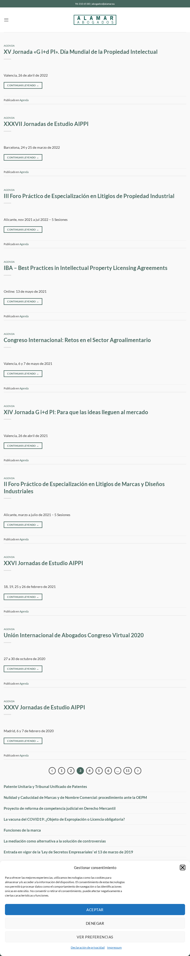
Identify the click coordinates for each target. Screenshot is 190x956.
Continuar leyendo (23, 85)
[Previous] (52, 770)
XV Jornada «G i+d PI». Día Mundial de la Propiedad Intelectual (81, 52)
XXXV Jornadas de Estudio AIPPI (44, 707)
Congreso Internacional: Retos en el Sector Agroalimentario (77, 340)
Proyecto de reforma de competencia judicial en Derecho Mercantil (60, 808)
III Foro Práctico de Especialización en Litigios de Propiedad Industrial (89, 196)
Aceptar (94, 909)
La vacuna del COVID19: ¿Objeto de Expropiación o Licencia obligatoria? (64, 819)
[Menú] (6, 20)
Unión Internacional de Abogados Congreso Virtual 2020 (74, 635)
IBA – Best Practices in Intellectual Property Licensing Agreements (85, 268)
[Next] (138, 770)
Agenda (9, 45)
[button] (182, 867)
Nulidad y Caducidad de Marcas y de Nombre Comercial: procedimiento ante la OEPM (75, 797)
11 (128, 771)
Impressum (114, 947)
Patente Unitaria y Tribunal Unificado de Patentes (45, 786)
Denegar (95, 923)
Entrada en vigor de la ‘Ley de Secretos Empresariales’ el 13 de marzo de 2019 (68, 852)
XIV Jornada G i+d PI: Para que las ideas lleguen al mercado (76, 412)
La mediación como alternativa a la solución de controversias (55, 841)
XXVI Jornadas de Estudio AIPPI (43, 563)
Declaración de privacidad (88, 947)
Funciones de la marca (22, 830)
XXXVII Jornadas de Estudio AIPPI (46, 124)
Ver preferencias (95, 937)
